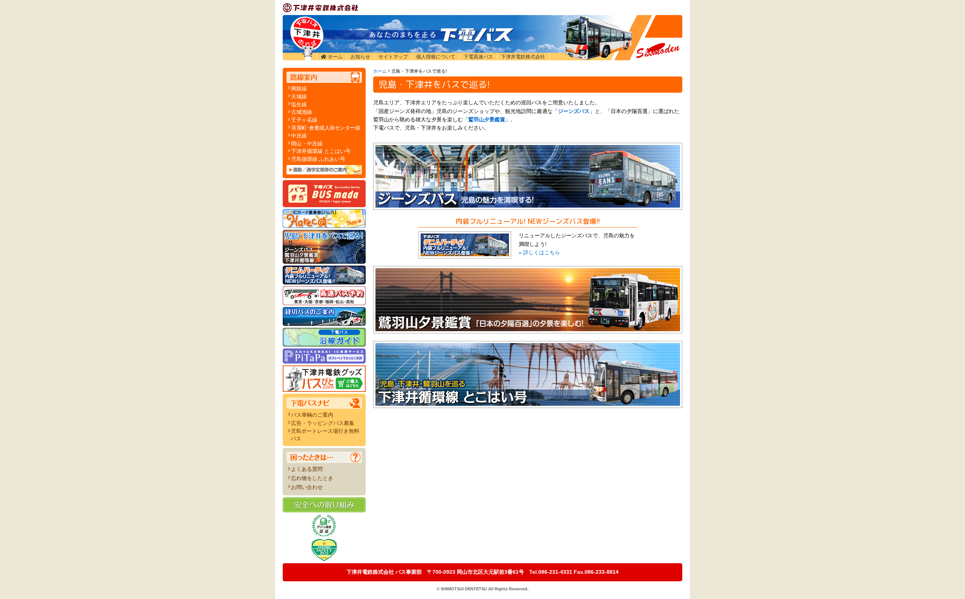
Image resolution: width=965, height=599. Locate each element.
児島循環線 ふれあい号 (318, 159)
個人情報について (435, 57)
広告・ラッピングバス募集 (322, 423)
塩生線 (299, 104)
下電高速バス (478, 57)
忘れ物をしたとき (312, 478)
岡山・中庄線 (307, 144)
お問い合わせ (307, 487)
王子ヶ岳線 (304, 120)
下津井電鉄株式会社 (523, 57)
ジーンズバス (574, 111)
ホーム (335, 57)
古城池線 (301, 112)
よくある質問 (307, 469)
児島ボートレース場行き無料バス (325, 435)
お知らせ (360, 57)
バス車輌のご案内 (312, 415)
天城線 (299, 96)
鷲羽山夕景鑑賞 (486, 119)
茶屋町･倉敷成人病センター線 (325, 128)
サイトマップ (393, 57)
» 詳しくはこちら (539, 252)
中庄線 (299, 136)
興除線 (299, 89)
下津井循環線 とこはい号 (321, 151)
